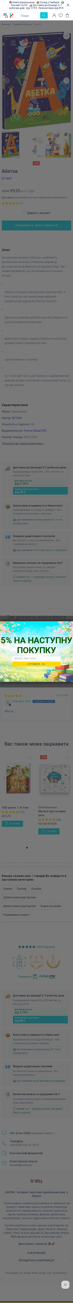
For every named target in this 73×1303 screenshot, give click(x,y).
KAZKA (11, 15)
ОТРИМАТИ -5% (36, 664)
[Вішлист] (61, 15)
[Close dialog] (70, 624)
